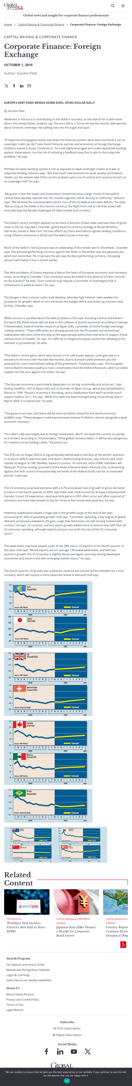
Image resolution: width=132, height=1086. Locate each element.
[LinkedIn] (23, 86)
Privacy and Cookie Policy (22, 999)
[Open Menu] (123, 6)
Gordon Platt (27, 73)
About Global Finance (20, 994)
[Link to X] (88, 1051)
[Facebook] (15, 86)
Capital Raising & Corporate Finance (41, 24)
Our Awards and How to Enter (25, 965)
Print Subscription (69, 1028)
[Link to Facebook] (46, 1051)
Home (8, 24)
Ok (66, 1080)
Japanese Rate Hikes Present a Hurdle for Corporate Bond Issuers (76, 931)
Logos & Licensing (17, 975)
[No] (127, 1077)
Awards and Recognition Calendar (28, 970)
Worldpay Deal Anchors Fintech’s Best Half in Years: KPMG (26, 927)
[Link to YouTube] (74, 1051)
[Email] (30, 86)
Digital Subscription (69, 1035)
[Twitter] (8, 86)
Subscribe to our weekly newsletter (29, 980)
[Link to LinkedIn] (60, 1051)
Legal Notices (14, 1010)
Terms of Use (14, 1005)
